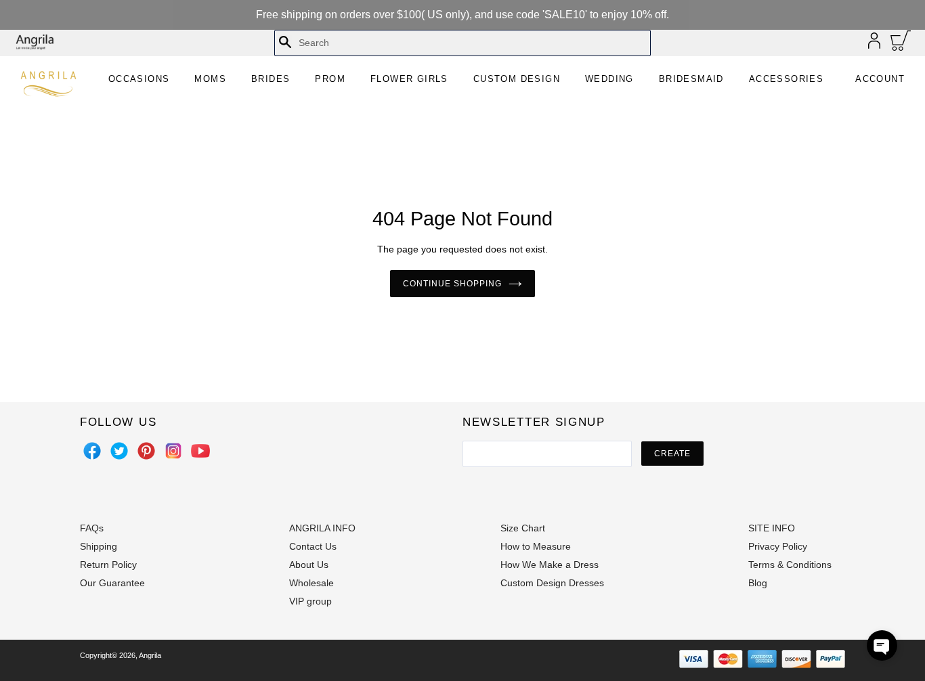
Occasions (139, 79)
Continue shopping (452, 283)
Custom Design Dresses (552, 582)
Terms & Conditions (790, 564)
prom (330, 79)
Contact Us (313, 546)
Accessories (786, 79)
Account (880, 79)
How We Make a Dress (549, 564)
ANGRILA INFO (322, 528)
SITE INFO (771, 528)
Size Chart (522, 528)
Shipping (98, 546)
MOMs (210, 79)
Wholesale (311, 582)
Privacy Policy (777, 546)
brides (270, 79)
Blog (757, 582)
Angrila (150, 655)
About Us (308, 564)
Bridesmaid (691, 79)
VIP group (310, 601)
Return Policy (108, 564)
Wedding (609, 79)
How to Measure (535, 546)
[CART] (900, 44)
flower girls (409, 79)
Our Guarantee (112, 582)
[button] (882, 645)
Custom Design (516, 79)
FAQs (92, 528)
